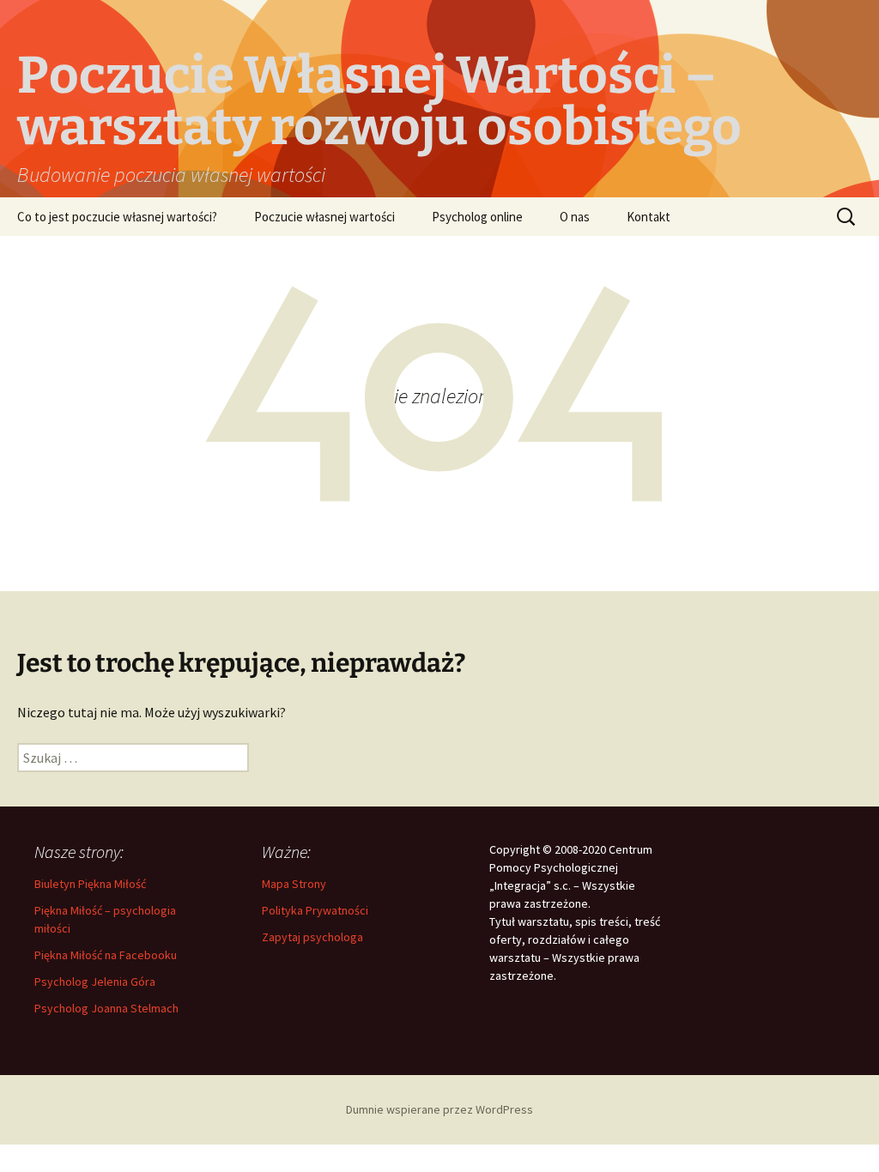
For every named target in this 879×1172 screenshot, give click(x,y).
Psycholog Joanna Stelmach (106, 1008)
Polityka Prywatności (315, 910)
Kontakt (648, 216)
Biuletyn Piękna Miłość (90, 883)
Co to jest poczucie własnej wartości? (117, 216)
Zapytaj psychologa (312, 937)
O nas (575, 216)
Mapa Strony (294, 883)
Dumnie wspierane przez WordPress (439, 1109)
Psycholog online (477, 216)
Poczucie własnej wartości (324, 216)
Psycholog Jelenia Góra (94, 981)
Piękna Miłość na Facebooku (105, 955)
